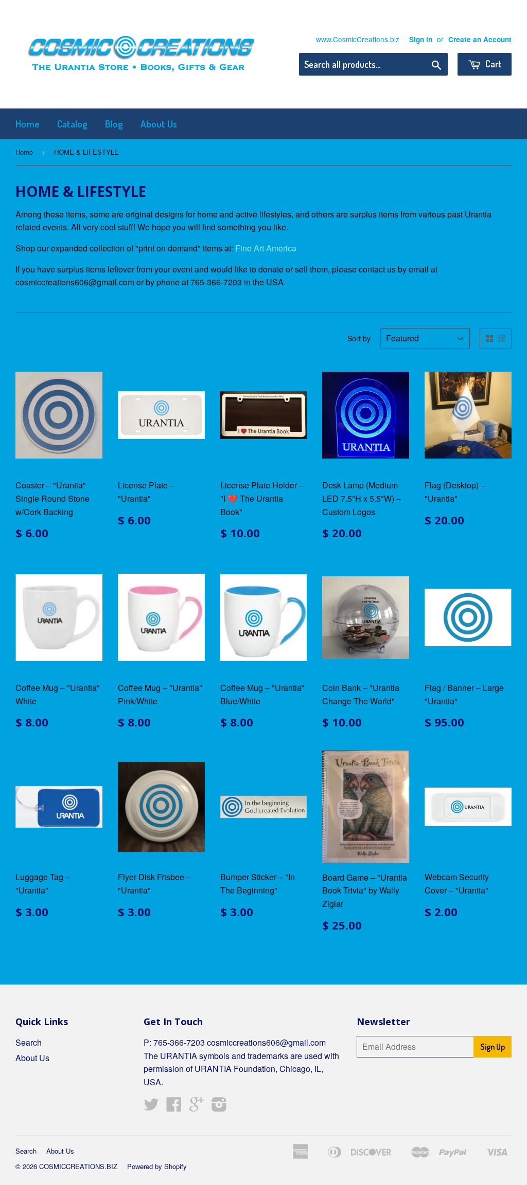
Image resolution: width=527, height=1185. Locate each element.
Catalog (72, 123)
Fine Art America (265, 248)
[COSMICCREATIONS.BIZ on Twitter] (151, 1107)
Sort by (359, 338)
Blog (114, 123)
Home (27, 123)
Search (28, 1042)
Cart (492, 63)
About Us (158, 123)
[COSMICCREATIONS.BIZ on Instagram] (219, 1107)
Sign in (420, 39)
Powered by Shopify (157, 1166)
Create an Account (480, 39)
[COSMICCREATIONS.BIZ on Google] (196, 1107)
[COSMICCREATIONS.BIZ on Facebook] (174, 1107)
